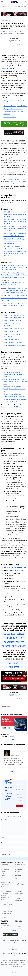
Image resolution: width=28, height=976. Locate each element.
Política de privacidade (14, 945)
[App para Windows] (4, 954)
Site (2, 848)
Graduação (4, 899)
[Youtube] (14, 954)
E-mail (3, 842)
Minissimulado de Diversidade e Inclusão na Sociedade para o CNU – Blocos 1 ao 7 (15, 374)
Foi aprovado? (20, 884)
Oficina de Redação (6, 913)
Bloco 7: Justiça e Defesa (11, 339)
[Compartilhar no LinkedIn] (21, 44)
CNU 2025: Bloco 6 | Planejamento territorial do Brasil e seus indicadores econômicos (14, 267)
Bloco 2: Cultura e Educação (12, 320)
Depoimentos (18, 891)
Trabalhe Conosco (5, 882)
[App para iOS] (9, 954)
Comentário (4, 819)
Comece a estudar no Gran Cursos (14, 678)
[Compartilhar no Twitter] (19, 44)
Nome (3, 837)
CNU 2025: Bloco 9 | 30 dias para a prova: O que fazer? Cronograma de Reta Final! (15, 229)
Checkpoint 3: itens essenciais (13, 109)
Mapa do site (14, 949)
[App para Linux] (6, 954)
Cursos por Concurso (6, 904)
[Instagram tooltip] (17, 954)
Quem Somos (4, 864)
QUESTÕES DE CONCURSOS (14, 646)
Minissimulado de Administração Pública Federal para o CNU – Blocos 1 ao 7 (15, 382)
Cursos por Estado (5, 909)
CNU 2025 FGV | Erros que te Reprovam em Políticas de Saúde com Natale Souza (14, 298)
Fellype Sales (15, 38)
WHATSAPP (14, 663)
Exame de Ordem (5, 897)
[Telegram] (14, 956)
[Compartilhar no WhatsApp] (23, 44)
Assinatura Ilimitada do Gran (16, 179)
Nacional (7, 20)
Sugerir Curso (18, 900)
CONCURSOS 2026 (14, 638)
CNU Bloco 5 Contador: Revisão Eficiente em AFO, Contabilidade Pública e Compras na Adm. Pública (14, 275)
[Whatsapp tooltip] (19, 954)
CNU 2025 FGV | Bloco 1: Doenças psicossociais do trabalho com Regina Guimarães (14, 241)
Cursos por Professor (6, 911)
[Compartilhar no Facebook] (17, 44)
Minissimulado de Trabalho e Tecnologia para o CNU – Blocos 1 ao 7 (14, 389)
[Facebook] (22, 954)
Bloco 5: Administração (11, 331)
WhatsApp (19, 869)
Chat (17, 867)
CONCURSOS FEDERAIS (14, 634)
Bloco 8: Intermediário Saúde (13, 342)
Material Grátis (19, 893)
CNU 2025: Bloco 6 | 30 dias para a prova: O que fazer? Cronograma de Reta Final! (15, 221)
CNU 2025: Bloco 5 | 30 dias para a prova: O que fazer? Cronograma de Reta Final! (15, 214)
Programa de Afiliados (6, 880)
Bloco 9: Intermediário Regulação (14, 345)
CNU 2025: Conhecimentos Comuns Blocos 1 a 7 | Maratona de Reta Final (13, 282)
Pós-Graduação (5, 902)
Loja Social (3, 871)
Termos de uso (14, 947)
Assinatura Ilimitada (10, 117)
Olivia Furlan (4, 736)
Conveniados (4, 877)
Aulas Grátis (18, 898)
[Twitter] (25, 954)
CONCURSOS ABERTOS (14, 642)
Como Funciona (5, 867)
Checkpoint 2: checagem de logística (15, 106)
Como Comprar (5, 869)
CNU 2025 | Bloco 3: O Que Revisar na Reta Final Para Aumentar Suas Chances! (15, 253)
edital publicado (19, 570)
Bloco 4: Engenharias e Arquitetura (15, 328)
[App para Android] (12, 954)
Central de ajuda (20, 864)
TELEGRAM (14, 667)
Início (2, 20)
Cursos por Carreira (6, 906)
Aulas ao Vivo (18, 896)
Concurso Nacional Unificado (18, 20)
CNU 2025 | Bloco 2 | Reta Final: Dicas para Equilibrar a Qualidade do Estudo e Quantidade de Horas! (14, 290)
